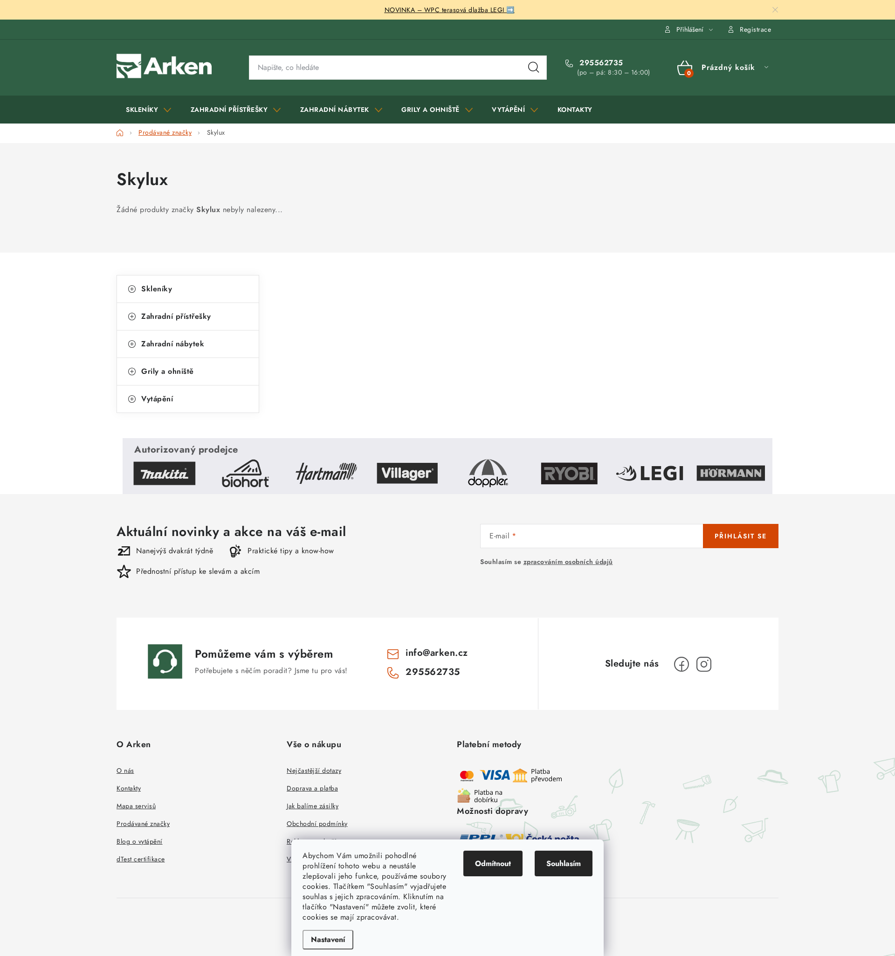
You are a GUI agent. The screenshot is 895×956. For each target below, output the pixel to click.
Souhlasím (563, 863)
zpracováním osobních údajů (568, 561)
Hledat (534, 67)
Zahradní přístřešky (176, 316)
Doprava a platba (312, 788)
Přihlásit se (741, 536)
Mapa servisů (136, 806)
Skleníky (156, 288)
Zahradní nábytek (172, 343)
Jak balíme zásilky (312, 806)
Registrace (755, 29)
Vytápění (157, 398)
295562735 (600, 63)
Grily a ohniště (167, 371)
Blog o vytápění (140, 841)
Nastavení (328, 939)
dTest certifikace (141, 859)
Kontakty (129, 788)
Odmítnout (493, 863)
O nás (125, 770)
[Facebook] (681, 664)
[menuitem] (149, 110)
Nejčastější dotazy (314, 770)
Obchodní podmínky (317, 823)
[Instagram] (703, 664)
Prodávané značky (143, 823)
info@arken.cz (437, 653)
